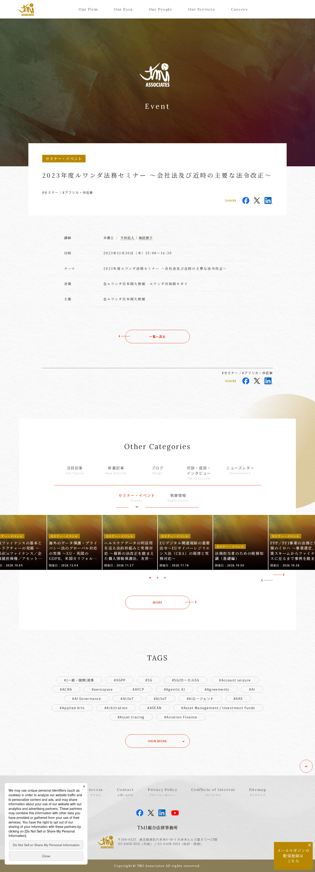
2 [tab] (157, 577)
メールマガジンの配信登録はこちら (293, 855)
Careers (239, 9)
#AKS (238, 698)
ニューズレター (240, 470)
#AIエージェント (200, 698)
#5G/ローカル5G (185, 680)
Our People (160, 9)
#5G (148, 680)
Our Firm (88, 9)
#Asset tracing (131, 717)
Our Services (201, 9)
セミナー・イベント (137, 498)
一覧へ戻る (157, 336)
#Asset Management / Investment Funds (218, 707)
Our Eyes (123, 9)
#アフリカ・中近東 (77, 192)
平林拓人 (127, 237)
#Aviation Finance (180, 717)
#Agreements (217, 689)
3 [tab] (165, 577)
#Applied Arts (72, 707)
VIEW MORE (157, 741)
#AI (252, 689)
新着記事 (116, 470)
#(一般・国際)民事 (79, 680)
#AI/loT (160, 698)
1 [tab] (150, 577)
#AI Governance (86, 698)
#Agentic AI (174, 689)
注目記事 (74, 470)
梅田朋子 (146, 237)
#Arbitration (116, 707)
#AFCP (138, 689)
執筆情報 (178, 498)
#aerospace (102, 689)
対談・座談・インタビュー (199, 472)
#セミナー (50, 192)
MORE (157, 602)
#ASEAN (154, 707)
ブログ (158, 470)
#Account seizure (235, 680)
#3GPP (120, 680)
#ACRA (66, 689)
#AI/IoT (127, 698)
